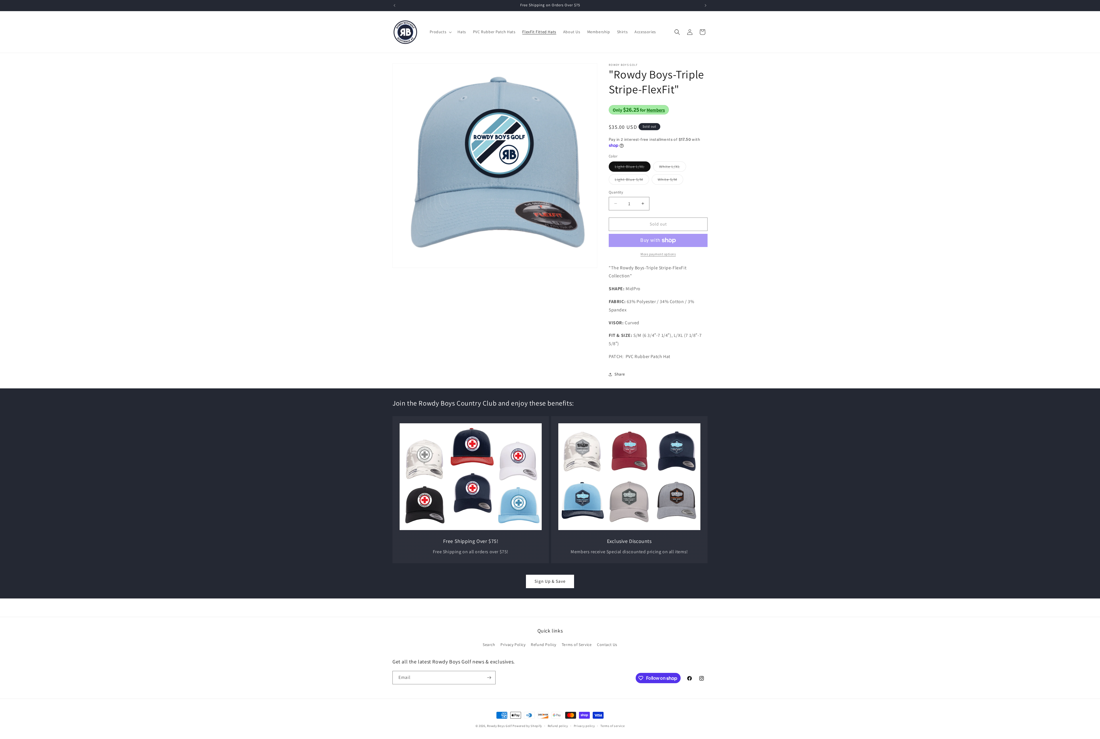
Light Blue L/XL (633, 168)
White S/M (670, 181)
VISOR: (616, 323)
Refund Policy (543, 644)
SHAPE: (617, 289)
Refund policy (558, 726)
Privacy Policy (512, 644)
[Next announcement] (705, 5)
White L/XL (672, 168)
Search (489, 644)
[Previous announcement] (394, 5)
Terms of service (612, 726)
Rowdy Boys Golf (499, 726)
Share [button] (619, 374)
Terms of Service (577, 644)
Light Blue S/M (632, 181)
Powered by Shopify (527, 726)
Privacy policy (584, 726)
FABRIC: (617, 302)
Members (656, 110)
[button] (440, 32)
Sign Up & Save (550, 581)
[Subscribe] (489, 677)
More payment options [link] (658, 254)
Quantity (616, 192)
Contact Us (607, 644)
